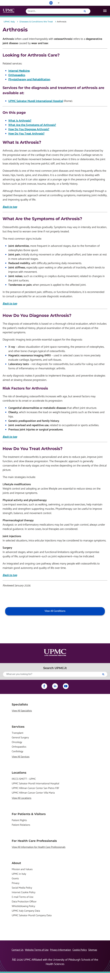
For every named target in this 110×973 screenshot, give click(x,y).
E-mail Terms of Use (22, 897)
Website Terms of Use (37, 950)
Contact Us (17, 950)
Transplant (17, 733)
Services (18, 726)
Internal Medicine (19, 70)
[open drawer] (105, 11)
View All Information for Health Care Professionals (38, 847)
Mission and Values (22, 869)
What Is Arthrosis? (19, 120)
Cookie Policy (79, 950)
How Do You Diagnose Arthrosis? (28, 129)
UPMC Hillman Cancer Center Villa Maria (33, 793)
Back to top (10, 207)
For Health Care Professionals (34, 841)
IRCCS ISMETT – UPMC (24, 779)
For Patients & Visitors (29, 814)
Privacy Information (60, 950)
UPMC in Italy (19, 874)
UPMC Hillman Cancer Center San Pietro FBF (35, 788)
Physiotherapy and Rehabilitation (29, 79)
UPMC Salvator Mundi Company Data (32, 916)
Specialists (20, 704)
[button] (57, 3)
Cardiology (17, 751)
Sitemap (92, 950)
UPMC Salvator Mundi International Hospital (35, 101)
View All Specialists (22, 711)
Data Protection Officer (24, 902)
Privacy (15, 883)
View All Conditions (55, 611)
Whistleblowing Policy (23, 906)
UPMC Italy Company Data (26, 911)
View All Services (21, 757)
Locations (19, 772)
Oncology (17, 742)
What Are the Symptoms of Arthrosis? (32, 125)
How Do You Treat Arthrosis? (26, 133)
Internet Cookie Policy (23, 892)
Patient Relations (21, 825)
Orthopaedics (16, 75)
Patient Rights (19, 820)
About (16, 863)
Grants (15, 879)
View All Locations (21, 798)
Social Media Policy (22, 888)
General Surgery (20, 738)
